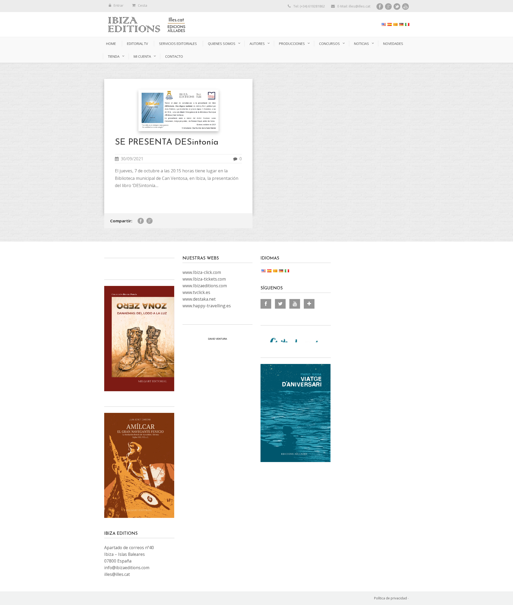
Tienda (113, 56)
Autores (257, 43)
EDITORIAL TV (137, 43)
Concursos (329, 43)
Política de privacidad (390, 598)
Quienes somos (221, 43)
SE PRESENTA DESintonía (167, 142)
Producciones (292, 43)
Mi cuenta (142, 56)
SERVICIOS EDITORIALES (178, 43)
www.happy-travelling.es (206, 306)
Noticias (361, 43)
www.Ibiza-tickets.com (204, 279)
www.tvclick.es (196, 292)
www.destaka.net (199, 299)
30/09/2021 (132, 159)
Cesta (142, 5)
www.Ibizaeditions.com (204, 286)
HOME (111, 43)
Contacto (174, 56)
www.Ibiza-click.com (201, 272)
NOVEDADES (393, 43)
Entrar (118, 5)
